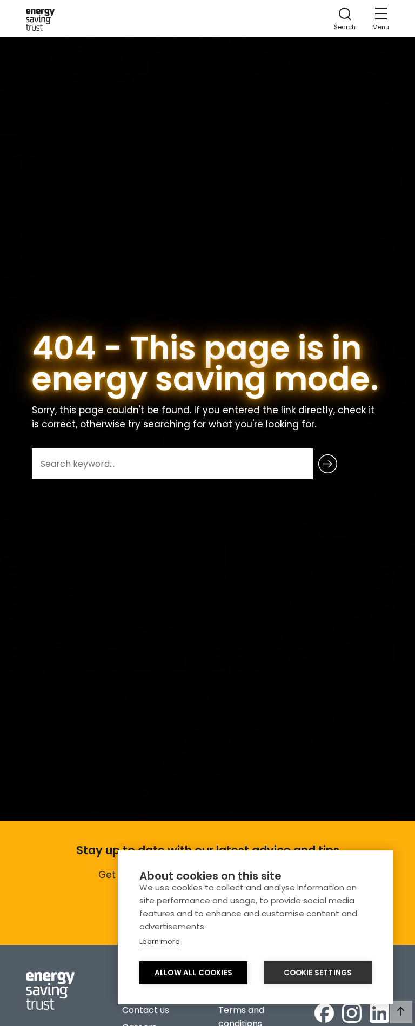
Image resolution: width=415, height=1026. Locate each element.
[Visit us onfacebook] (324, 1013)
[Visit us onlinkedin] (379, 1013)
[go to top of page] (401, 1012)
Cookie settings (318, 973)
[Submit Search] (327, 463)
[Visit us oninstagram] (352, 1013)
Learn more (159, 941)
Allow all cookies (193, 973)
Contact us (145, 1010)
